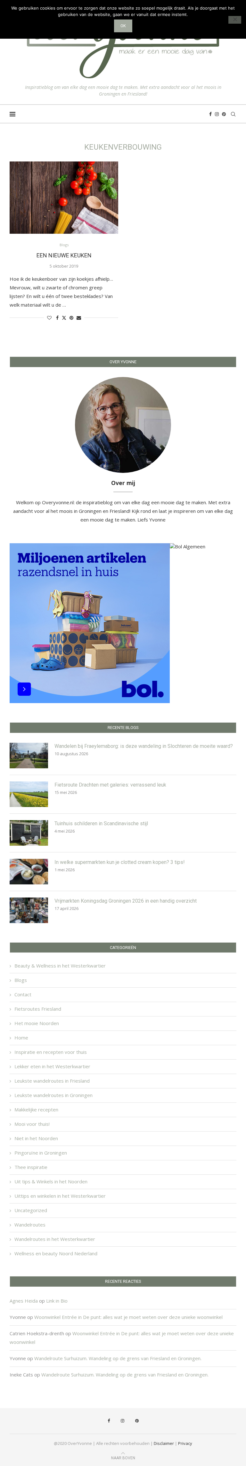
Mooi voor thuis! (32, 1124)
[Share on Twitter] (64, 318)
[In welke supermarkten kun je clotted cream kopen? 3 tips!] (29, 871)
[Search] (233, 114)
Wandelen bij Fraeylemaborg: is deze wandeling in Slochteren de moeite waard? (143, 746)
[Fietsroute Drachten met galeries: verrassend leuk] (29, 794)
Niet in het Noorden (36, 1138)
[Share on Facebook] (57, 318)
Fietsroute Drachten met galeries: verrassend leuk (110, 785)
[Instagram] (217, 114)
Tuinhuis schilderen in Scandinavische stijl (101, 823)
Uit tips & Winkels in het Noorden (50, 1181)
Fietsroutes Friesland (37, 1009)
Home (21, 1037)
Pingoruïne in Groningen (40, 1152)
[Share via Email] (79, 318)
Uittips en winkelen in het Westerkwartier (60, 1196)
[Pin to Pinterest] (71, 318)
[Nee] (234, 20)
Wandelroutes (29, 1224)
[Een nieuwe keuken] (64, 197)
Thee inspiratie (30, 1167)
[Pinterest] (224, 114)
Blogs (20, 980)
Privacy (185, 1443)
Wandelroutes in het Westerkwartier (54, 1239)
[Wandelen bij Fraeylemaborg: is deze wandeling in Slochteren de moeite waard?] (29, 755)
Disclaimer (164, 1443)
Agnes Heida (24, 1300)
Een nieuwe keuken (64, 255)
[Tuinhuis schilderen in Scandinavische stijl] (29, 833)
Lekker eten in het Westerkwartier (52, 1066)
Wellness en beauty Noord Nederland (55, 1253)
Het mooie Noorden (36, 1023)
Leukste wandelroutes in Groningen (53, 1095)
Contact (22, 994)
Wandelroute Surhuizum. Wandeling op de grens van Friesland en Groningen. (117, 1358)
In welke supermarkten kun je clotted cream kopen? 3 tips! (119, 862)
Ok (123, 25)
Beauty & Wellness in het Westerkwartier (60, 965)
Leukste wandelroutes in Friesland (52, 1081)
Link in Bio (57, 1300)
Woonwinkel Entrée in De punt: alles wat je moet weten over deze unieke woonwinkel (128, 1317)
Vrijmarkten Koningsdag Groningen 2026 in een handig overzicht (125, 901)
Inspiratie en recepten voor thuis (50, 1052)
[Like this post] (49, 318)
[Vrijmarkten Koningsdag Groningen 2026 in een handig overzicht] (29, 910)
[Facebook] (210, 114)
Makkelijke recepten (36, 1109)
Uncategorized (30, 1210)
